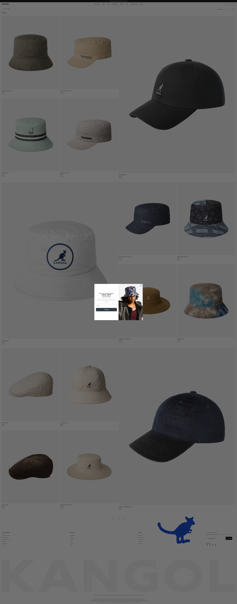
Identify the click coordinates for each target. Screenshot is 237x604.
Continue (106, 309)
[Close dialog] (141, 285)
